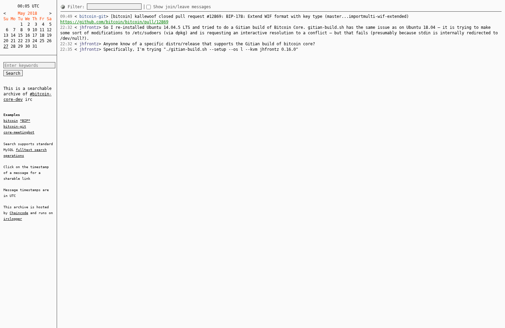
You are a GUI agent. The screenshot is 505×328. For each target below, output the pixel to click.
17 (34, 35)
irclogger (12, 219)
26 (49, 40)
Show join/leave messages (182, 6)
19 (49, 35)
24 (34, 40)
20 (5, 40)
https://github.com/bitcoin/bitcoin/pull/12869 (114, 22)
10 (34, 29)
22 (20, 40)
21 (13, 40)
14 (13, 35)
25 (42, 40)
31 (34, 46)
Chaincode (19, 213)
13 (5, 35)
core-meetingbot (18, 132)
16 (27, 35)
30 (27, 46)
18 (42, 35)
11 (42, 29)
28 (13, 46)
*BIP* (25, 120)
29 (20, 46)
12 (49, 29)
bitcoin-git (14, 126)
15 (20, 35)
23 (27, 40)
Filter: (77, 6)
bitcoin (10, 120)
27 (5, 46)
